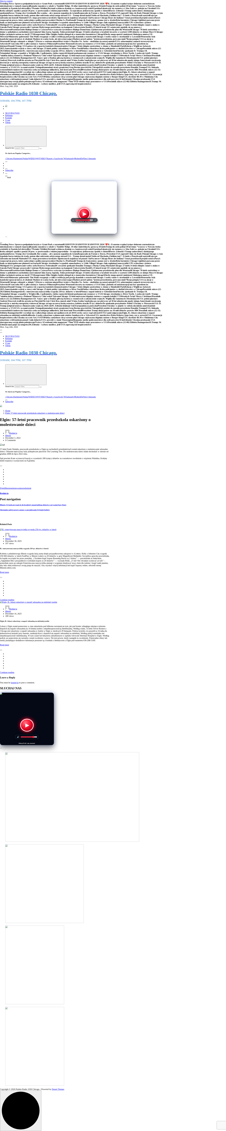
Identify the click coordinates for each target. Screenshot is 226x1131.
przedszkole (26, 488)
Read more (4, 572)
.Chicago (9, 158)
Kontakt (8, 118)
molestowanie (15, 488)
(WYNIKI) (41, 158)
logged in (15, 683)
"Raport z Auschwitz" (55, 158)
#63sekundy (69, 158)
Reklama (9, 115)
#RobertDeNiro (80, 158)
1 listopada (91, 158)
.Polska (25, 158)
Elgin (2, 488)
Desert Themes (58, 1089)
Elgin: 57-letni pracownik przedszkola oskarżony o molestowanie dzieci (34, 413)
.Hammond (17, 158)
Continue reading (7, 600)
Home (7, 411)
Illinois (8, 435)
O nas (7, 120)
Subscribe (9, 170)
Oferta (7, 122)
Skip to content (6, 1)
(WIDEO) (32, 158)
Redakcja (13, 433)
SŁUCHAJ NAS (12, 113)
